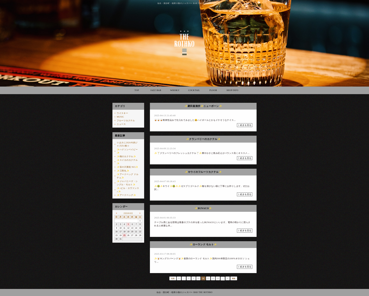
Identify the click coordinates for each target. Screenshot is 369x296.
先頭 (173, 278)
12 (208, 278)
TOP (136, 90)
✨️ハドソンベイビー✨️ (127, 151)
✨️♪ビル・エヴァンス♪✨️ (128, 190)
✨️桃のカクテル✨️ (126, 156)
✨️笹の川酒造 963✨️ (127, 167)
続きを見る (245, 125)
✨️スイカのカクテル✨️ (127, 162)
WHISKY (175, 90)
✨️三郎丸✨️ (123, 171)
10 (198, 278)
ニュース (121, 124)
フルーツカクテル (126, 120)
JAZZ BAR (155, 90)
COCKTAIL (194, 90)
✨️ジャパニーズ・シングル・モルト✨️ (127, 183)
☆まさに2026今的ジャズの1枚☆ (127, 144)
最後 (234, 278)
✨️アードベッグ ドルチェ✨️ (128, 176)
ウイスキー (122, 113)
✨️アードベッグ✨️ (126, 195)
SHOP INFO (232, 90)
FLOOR (213, 90)
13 (213, 278)
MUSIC (120, 117)
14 (218, 278)
